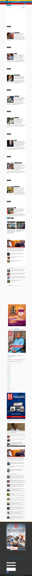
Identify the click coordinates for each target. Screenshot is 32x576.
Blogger (25, 575)
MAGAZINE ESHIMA (17, 328)
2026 (8, 364)
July (7, 383)
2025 (8, 365)
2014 (8, 377)
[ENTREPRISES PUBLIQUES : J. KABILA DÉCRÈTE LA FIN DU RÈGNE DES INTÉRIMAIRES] (10, 78)
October (8, 380)
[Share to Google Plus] (13, 37)
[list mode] (22, 7)
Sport (18, 117)
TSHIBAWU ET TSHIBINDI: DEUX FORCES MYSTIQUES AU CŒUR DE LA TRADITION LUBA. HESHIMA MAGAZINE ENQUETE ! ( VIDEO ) (17, 470)
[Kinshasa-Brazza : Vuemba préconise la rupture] (10, 36)
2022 (8, 368)
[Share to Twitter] (12, 37)
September (8, 381)
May (7, 385)
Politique (18, 186)
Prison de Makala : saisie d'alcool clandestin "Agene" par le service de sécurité (12, 230)
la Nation (16, 117)
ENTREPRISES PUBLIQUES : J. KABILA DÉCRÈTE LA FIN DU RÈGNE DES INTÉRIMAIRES (19, 77)
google (19, 0)
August (8, 382)
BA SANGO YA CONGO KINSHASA (16, 1)
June (8, 384)
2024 (8, 366)
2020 (8, 370)
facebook (18, 0)
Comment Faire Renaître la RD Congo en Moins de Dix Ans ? (17, 435)
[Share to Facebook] (11, 37)
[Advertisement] (16, 14)
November (8, 379)
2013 (8, 391)
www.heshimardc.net (11, 356)
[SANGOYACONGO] (6, 22)
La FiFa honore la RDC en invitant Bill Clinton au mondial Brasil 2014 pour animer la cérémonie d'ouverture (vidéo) (19, 121)
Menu (6, 0)
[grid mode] (23, 7)
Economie (16, 53)
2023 (8, 367)
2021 (8, 369)
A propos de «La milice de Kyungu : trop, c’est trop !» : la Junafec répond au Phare (19, 189)
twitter (17, 0)
